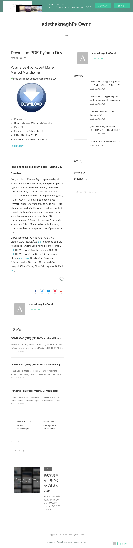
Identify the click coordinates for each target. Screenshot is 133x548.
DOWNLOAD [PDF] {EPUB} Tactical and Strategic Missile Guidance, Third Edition (55, 338)
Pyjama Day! (17, 145)
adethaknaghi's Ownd (66, 24)
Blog (67, 35)
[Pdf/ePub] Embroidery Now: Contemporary (34, 390)
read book (23, 258)
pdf (12, 250)
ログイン (122, 5)
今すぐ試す (102, 5)
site (39, 241)
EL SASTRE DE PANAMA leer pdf (105, 141)
